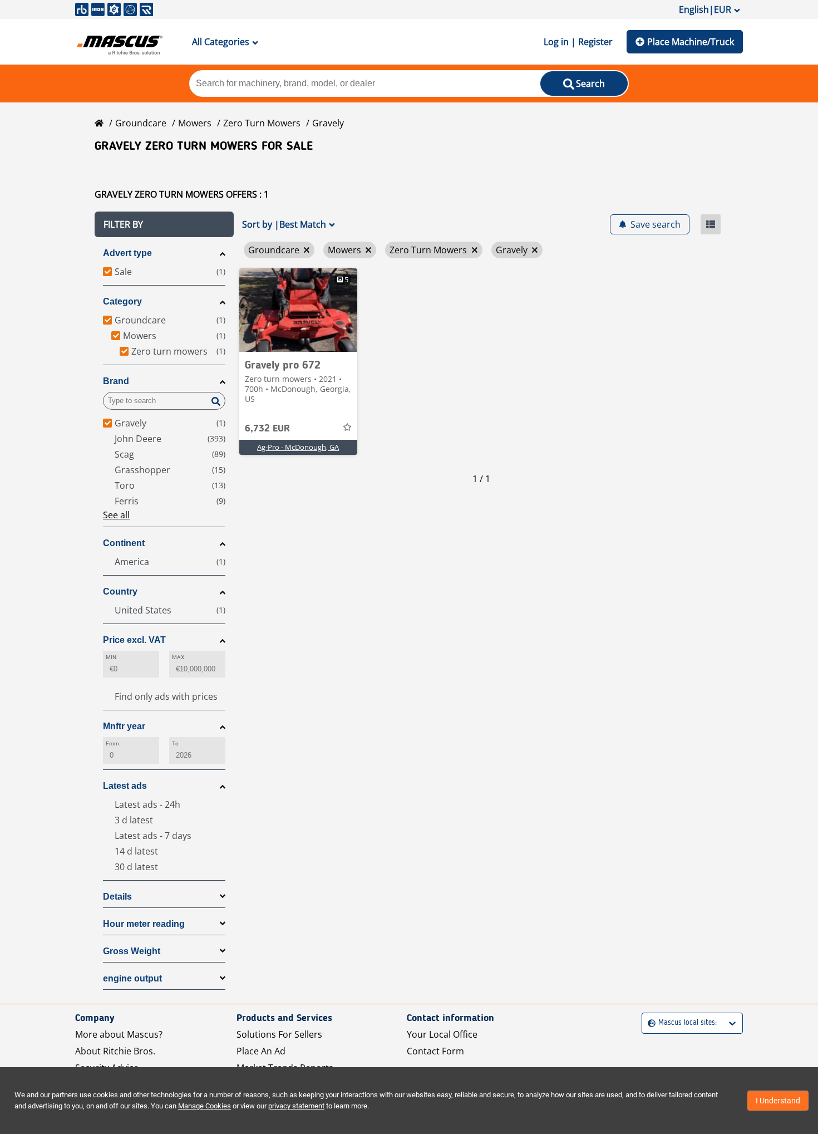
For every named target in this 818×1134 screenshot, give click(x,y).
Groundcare (140, 123)
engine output (132, 978)
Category (122, 301)
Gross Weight (131, 951)
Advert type (127, 253)
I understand (778, 1100)
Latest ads (125, 786)
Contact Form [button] (435, 1051)
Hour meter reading (144, 924)
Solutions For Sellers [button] (279, 1034)
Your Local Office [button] (442, 1034)
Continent (124, 543)
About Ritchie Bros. (115, 1051)
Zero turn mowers (261, 123)
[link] (298, 310)
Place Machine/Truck (690, 42)
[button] (164, 224)
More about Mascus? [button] (118, 1034)
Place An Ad (260, 1051)
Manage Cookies (204, 1106)
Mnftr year (124, 726)
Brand (116, 381)
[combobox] (649, 1023)
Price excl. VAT (134, 640)
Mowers (194, 123)
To (175, 743)
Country (120, 591)
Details (117, 896)
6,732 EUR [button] (267, 429)
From (112, 743)
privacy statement (296, 1106)
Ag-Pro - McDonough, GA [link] (298, 447)
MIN (111, 657)
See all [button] (116, 515)
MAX (178, 657)
